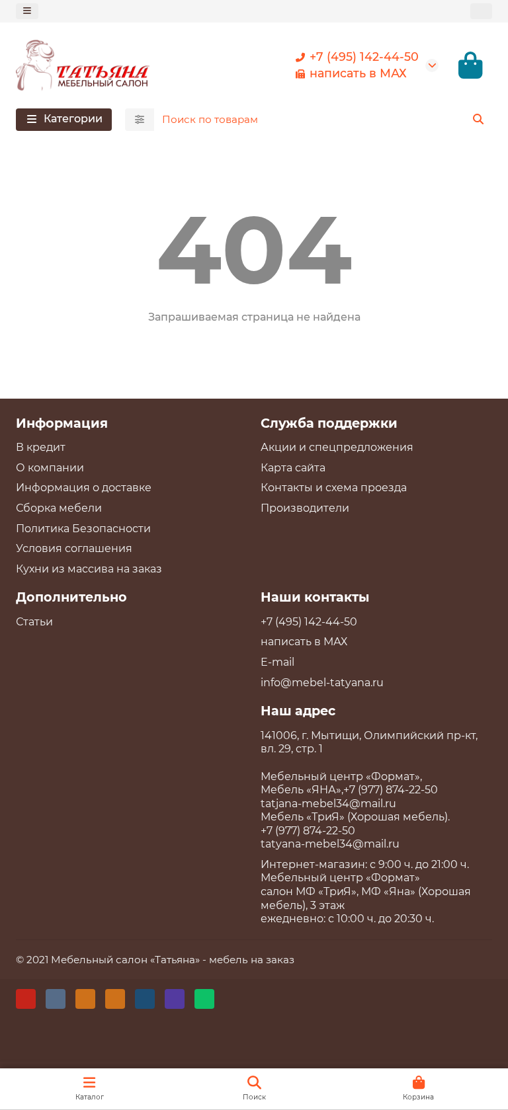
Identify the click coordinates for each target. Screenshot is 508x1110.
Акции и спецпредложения (337, 447)
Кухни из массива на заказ (89, 569)
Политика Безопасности (83, 528)
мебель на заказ (251, 959)
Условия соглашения (74, 548)
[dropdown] (27, 11)
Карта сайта (293, 467)
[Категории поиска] (139, 119)
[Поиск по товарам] (478, 119)
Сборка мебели (59, 508)
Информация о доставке (83, 487)
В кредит (40, 447)
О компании (50, 467)
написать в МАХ (358, 73)
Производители (305, 508)
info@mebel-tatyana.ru (322, 682)
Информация (62, 423)
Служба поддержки (329, 423)
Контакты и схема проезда (334, 487)
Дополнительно (71, 597)
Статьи (34, 621)
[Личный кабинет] (481, 11)
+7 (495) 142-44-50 (364, 56)
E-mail (277, 662)
